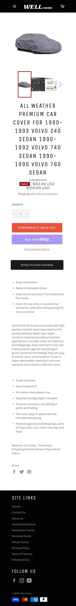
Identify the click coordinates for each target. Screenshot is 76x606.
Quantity (17, 204)
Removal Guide (21, 536)
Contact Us (19, 512)
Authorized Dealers (24, 524)
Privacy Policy (20, 548)
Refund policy (20, 559)
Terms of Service (22, 554)
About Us (17, 518)
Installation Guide (23, 530)
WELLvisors (26, 593)
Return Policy (20, 542)
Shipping (23, 193)
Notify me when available (37, 265)
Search (16, 506)
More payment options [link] (37, 249)
